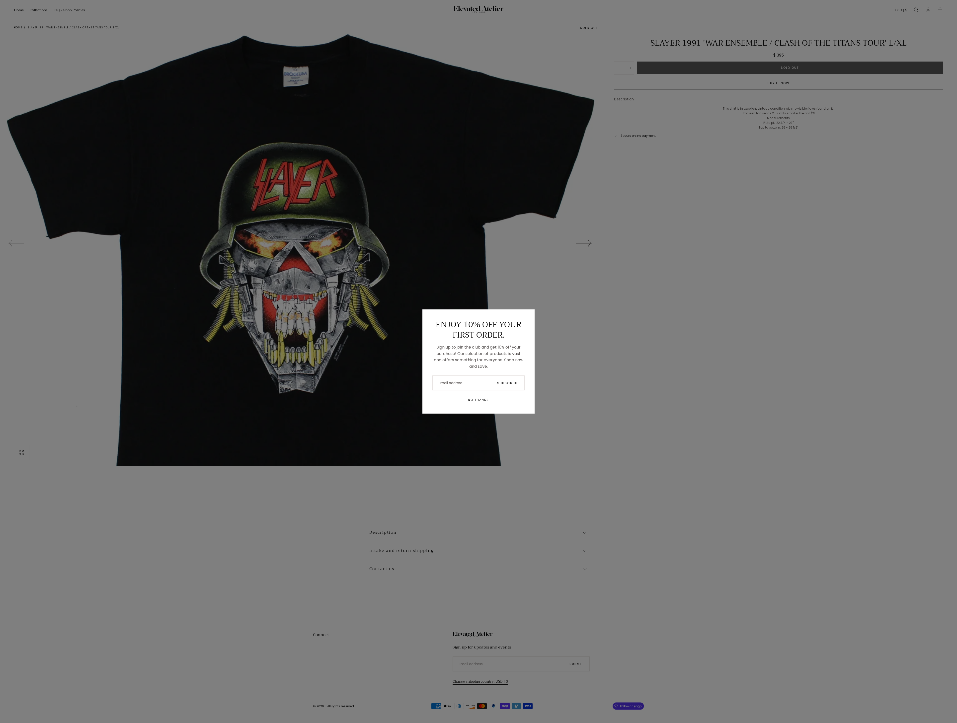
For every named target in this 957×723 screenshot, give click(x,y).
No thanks (478, 400)
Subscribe (507, 383)
